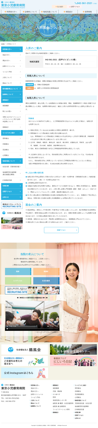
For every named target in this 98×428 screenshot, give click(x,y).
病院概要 (6, 105)
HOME (3, 44)
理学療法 (6, 138)
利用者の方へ (12, 12)
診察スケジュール (37, 394)
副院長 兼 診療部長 (59, 406)
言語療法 (6, 150)
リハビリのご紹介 (9, 133)
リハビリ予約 (7, 72)
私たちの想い (7, 111)
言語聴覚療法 (79, 394)
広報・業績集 (57, 391)
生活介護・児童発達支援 (11, 166)
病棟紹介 (6, 127)
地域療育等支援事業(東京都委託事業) (9, 173)
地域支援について (50, 12)
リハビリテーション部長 (61, 409)
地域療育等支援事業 (82, 406)
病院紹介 (69, 12)
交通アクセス (75, 6)
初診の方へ (6, 55)
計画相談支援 (7, 180)
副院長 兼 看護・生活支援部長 (63, 403)
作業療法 (6, 144)
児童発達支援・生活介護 (83, 403)
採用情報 (88, 12)
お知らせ (6, 197)
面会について (7, 83)
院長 (54, 397)
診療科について (31, 12)
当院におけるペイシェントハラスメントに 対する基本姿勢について (12, 119)
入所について (7, 77)
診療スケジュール (9, 66)
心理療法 (6, 155)
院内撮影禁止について (10, 89)
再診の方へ (6, 60)
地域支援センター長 (60, 400)
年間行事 (6, 186)
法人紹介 (60, 6)
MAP (24, 395)
